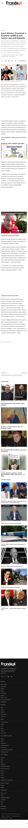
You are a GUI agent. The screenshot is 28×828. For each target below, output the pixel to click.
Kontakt (10, 817)
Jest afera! (4, 754)
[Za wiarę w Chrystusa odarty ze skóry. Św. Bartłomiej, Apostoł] (14, 415)
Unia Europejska (4, 722)
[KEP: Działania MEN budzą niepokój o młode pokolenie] (14, 392)
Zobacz (2, 772)
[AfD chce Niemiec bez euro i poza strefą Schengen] (14, 513)
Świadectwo (3, 743)
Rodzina (2, 787)
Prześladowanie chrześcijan (7, 749)
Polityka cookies (4, 817)
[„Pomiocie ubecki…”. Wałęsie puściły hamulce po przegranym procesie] (14, 598)
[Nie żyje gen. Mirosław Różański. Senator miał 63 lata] (14, 556)
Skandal (2, 757)
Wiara (2, 741)
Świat (2, 719)
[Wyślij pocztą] (12, 61)
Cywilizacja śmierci (5, 745)
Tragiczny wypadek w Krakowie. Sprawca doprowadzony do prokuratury (13, 545)
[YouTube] (8, 676)
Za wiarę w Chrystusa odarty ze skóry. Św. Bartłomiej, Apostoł (12, 427)
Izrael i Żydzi (3, 733)
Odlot (2, 762)
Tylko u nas (3, 793)
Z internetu (3, 799)
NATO (2, 728)
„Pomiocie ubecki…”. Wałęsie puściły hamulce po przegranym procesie (13, 609)
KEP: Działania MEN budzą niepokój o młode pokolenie (13, 404)
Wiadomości (3, 806)
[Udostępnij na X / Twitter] (5, 61)
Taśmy (2, 775)
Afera (2, 759)
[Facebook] (5, 676)
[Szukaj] (25, 3)
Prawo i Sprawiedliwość (6, 699)
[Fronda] (14, 3)
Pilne (2, 804)
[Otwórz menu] (2, 3)
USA (2, 726)
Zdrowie (2, 785)
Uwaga (2, 777)
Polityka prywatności (16, 816)
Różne (2, 795)
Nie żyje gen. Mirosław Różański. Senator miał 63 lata (12, 566)
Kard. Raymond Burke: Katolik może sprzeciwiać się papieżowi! (13, 450)
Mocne (2, 770)
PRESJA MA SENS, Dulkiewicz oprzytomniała (10, 587)
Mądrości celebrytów (5, 766)
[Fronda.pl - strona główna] (14, 664)
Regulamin (8, 816)
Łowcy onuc (3, 716)
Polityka (3, 499)
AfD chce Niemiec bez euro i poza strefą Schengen (11, 523)
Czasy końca (3, 747)
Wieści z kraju (5, 542)
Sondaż (2, 695)
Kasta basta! (3, 686)
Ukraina (2, 709)
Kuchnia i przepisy (5, 783)
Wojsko (2, 691)
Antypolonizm (4, 701)
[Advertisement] (14, 18)
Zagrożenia (3, 808)
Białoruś (2, 712)
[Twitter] (2, 676)
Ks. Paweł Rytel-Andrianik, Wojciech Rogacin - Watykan (12, 54)
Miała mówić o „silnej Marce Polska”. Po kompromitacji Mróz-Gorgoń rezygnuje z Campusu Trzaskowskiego (14, 501)
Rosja (2, 707)
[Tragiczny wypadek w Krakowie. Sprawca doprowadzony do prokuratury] (14, 534)
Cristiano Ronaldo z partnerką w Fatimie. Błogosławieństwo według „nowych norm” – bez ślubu (13, 474)
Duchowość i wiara (6, 735)
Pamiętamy (3, 693)
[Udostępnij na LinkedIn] (9, 61)
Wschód (3, 704)
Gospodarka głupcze (5, 797)
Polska (3, 681)
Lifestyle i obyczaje (7, 780)
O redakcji (3, 816)
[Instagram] (11, 676)
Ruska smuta (3, 714)
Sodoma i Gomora (5, 768)
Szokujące (3, 764)
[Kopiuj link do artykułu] (15, 61)
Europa (2, 724)
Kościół (3, 30)
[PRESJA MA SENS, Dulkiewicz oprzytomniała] (14, 577)
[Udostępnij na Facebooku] (2, 61)
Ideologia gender (4, 751)
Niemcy (3, 521)
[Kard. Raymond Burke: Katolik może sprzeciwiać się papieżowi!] (14, 439)
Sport (2, 801)
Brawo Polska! (4, 684)
